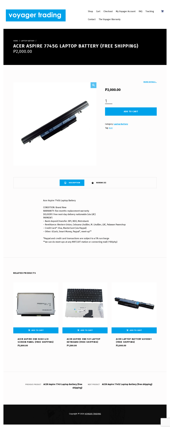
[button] (93, 85)
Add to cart (131, 111)
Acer (111, 128)
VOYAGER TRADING (93, 414)
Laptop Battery (27, 41)
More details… (150, 82)
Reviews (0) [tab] (101, 183)
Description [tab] (74, 183)
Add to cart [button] (37, 330)
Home (15, 41)
